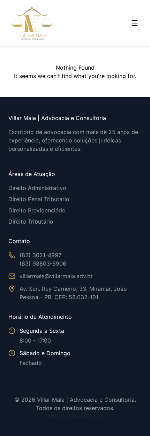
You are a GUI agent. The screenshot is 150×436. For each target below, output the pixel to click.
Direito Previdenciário (37, 210)
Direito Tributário (30, 221)
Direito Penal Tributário (38, 199)
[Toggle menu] (135, 23)
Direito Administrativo (37, 187)
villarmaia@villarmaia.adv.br (56, 276)
